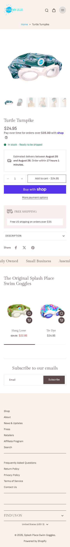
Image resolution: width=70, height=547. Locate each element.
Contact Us (10, 487)
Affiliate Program (13, 441)
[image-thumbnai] (9, 102)
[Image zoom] (35, 65)
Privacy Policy (12, 475)
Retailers (9, 435)
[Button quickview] (29, 313)
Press (7, 429)
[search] (46, 10)
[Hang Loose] (19, 310)
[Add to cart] (29, 320)
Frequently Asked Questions (20, 462)
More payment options (35, 197)
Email (12, 379)
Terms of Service (13, 481)
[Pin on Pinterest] (33, 247)
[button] (47, 179)
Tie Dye (51, 330)
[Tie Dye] (51, 310)
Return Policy (11, 468)
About (7, 417)
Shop (7, 411)
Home (24, 24)
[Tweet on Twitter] (24, 247)
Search (8, 447)
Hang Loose (19, 330)
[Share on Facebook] (15, 247)
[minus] (8, 179)
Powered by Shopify (35, 541)
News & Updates (13, 423)
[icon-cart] (53, 10)
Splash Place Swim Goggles (39, 535)
